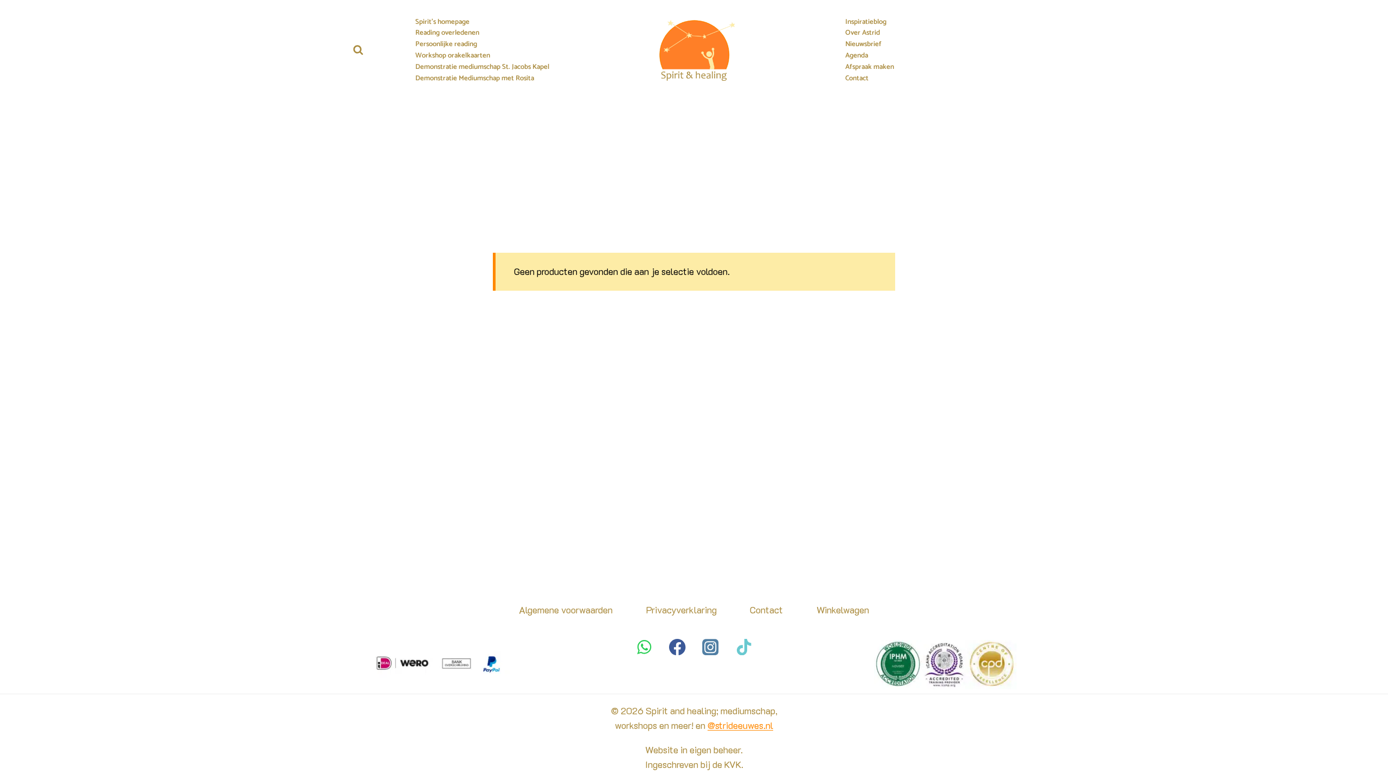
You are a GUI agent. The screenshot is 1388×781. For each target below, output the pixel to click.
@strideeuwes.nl (740, 725)
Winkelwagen (843, 610)
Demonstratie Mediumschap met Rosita (474, 78)
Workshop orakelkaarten (452, 55)
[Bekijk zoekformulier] (358, 50)
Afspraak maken (869, 67)
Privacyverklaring (681, 610)
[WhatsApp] (644, 646)
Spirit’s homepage (442, 22)
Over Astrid (862, 33)
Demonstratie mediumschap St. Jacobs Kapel (482, 67)
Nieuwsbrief (863, 44)
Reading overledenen (447, 33)
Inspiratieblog (865, 22)
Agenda (856, 55)
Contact (857, 78)
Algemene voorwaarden (566, 610)
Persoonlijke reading (446, 44)
